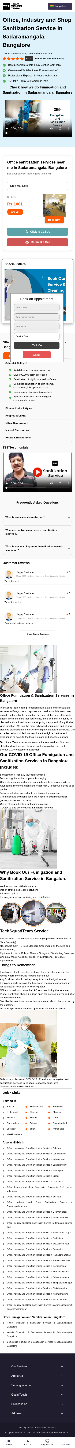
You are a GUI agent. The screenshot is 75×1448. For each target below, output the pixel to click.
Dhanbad (57, 1112)
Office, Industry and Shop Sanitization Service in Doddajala (35, 1238)
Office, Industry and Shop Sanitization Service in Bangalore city (36, 1165)
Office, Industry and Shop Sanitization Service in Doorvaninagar (37, 1212)
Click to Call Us (40, 231)
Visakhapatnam (14, 1134)
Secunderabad (60, 1123)
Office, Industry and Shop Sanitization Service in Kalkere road (36, 1159)
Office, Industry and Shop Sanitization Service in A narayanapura (37, 1294)
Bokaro (33, 1123)
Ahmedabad (58, 1129)
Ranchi (10, 1106)
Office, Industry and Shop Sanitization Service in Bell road (34, 1197)
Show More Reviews (37, 634)
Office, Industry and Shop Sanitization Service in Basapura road (37, 1299)
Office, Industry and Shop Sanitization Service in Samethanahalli (37, 1217)
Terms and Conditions (45, 1427)
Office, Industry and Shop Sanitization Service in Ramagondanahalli (39, 1255)
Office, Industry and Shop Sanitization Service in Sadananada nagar (39, 1232)
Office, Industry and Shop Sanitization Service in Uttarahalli (35, 1181)
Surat (32, 1129)
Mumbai (11, 1117)
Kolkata (33, 1117)
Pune (55, 1117)
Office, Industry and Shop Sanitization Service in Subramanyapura (38, 1271)
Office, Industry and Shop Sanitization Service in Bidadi (33, 1176)
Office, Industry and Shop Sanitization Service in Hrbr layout (35, 1170)
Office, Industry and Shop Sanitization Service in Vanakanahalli (36, 1154)
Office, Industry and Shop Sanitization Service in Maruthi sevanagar (39, 1260)
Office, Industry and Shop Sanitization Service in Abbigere (34, 1148)
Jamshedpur (13, 1123)
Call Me (37, 345)
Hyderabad (12, 1112)
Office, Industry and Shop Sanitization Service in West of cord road (38, 1244)
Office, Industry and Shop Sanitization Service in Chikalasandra (37, 1288)
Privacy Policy (26, 1427)
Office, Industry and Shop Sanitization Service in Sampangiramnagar (39, 1283)
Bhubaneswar (36, 1106)
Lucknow (11, 1129)
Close (36, 354)
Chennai (34, 1112)
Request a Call (40, 242)
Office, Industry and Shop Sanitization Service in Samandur (35, 1249)
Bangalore (58, 1106)
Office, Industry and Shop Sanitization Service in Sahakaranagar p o (39, 1277)
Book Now (54, 219)
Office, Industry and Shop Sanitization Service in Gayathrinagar (36, 1266)
